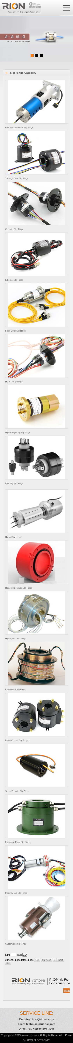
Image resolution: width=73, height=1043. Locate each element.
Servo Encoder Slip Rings (17, 791)
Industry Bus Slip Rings (16, 893)
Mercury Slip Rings (14, 483)
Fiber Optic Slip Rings (15, 331)
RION (20, 8)
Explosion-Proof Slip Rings (17, 842)
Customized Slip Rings (15, 944)
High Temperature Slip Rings (18, 588)
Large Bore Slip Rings (15, 689)
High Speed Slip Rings (15, 638)
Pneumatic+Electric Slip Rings (19, 127)
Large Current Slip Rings (16, 740)
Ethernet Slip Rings (14, 280)
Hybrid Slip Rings (13, 537)
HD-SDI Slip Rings (14, 381)
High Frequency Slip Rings (17, 432)
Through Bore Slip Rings (16, 178)
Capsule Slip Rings (14, 229)
